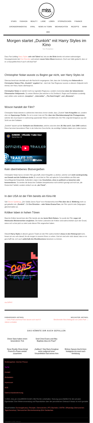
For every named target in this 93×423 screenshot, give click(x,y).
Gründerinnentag (18, 27)
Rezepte (75, 27)
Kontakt (7, 372)
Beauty (34, 21)
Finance (78, 21)
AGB (6, 387)
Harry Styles (23, 57)
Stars (14, 21)
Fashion (23, 21)
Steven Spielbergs (14, 202)
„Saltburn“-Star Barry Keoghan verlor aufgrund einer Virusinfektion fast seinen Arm (46, 351)
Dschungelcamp (22, 408)
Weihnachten (61, 27)
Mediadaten (9, 377)
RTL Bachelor (53, 408)
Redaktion (49, 49)
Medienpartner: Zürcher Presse (16, 362)
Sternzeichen (64, 21)
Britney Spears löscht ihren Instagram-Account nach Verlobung (75, 351)
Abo (48, 32)
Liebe (43, 21)
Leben (52, 21)
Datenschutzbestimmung (14, 393)
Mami (84, 27)
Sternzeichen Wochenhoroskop (28, 410)
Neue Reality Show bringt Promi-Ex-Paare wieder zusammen (17, 351)
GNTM (61, 408)
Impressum (9, 382)
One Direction (25, 59)
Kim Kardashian (47, 410)
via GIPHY (8, 302)
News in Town (45, 27)
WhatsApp (69, 408)
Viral (32, 27)
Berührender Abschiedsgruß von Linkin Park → (71, 320)
